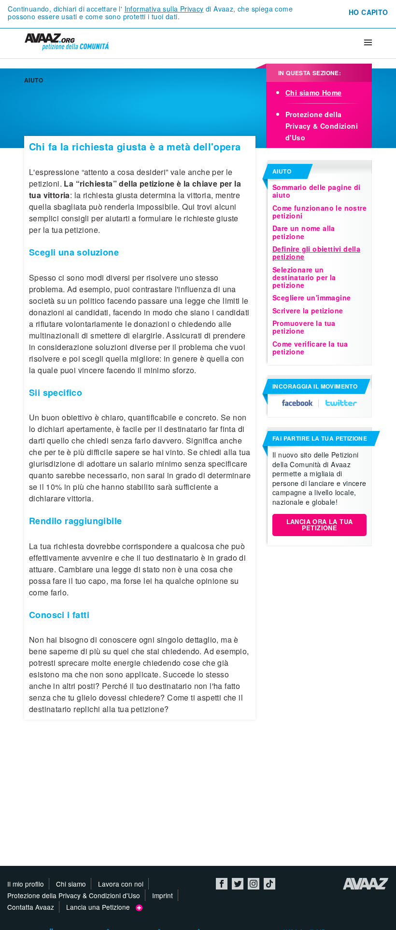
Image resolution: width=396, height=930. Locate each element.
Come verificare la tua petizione (310, 347)
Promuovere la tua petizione (304, 327)
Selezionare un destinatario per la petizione (304, 277)
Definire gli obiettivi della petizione (316, 252)
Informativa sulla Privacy (164, 8)
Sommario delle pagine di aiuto (316, 191)
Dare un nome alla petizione (303, 232)
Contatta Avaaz (30, 907)
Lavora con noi (120, 884)
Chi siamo (71, 884)
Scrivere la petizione (307, 310)
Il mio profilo (25, 884)
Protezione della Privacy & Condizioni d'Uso (321, 125)
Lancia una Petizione (101, 907)
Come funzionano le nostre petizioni (319, 211)
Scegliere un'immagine (311, 297)
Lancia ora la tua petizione (319, 524)
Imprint (162, 895)
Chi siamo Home (313, 92)
